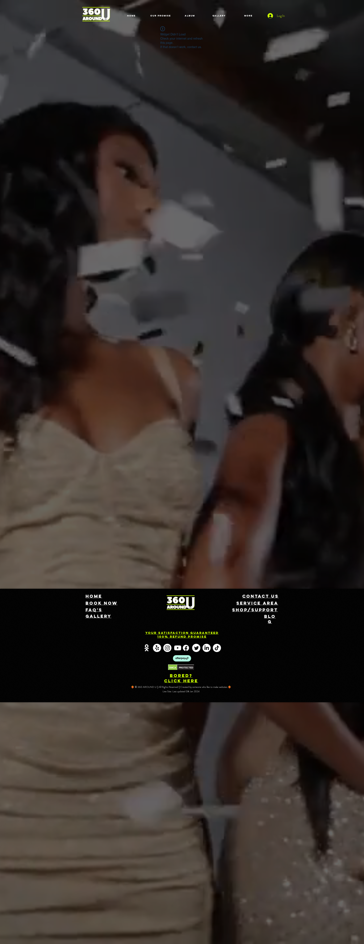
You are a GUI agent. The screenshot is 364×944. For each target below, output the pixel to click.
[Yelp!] (157, 648)
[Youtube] (178, 648)
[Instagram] (167, 648)
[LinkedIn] (206, 648)
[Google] (147, 648)
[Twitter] (196, 648)
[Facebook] (186, 648)
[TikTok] (217, 648)
